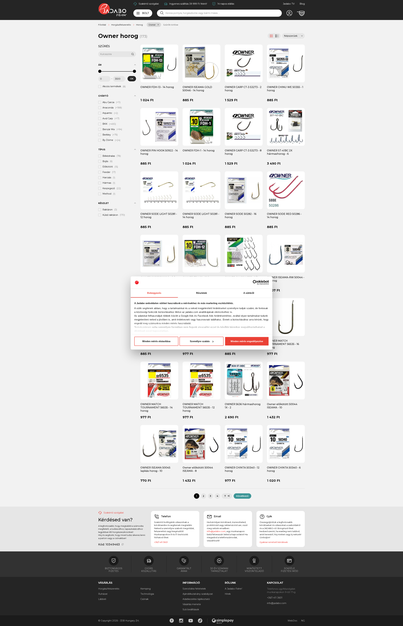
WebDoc (292, 620)
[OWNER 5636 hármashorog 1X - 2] (244, 380)
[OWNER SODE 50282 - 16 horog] (244, 190)
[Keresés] (162, 13)
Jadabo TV (289, 3)
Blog (302, 3)
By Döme (107, 140)
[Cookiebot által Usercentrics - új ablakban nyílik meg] (255, 282)
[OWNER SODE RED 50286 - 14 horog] (286, 190)
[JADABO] (112, 9)
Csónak (144, 599)
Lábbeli (102, 599)
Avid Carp (107, 118)
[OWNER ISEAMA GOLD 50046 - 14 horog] (201, 63)
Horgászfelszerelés (108, 588)
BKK (104, 124)
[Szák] (301, 13)
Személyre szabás (200, 341)
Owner (152, 24)
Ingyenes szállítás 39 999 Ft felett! (188, 3)
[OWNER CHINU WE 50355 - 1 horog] (286, 63)
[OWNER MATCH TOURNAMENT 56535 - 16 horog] (285, 317)
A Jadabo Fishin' (233, 588)
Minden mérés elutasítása (156, 341)
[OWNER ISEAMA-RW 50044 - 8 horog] (286, 253)
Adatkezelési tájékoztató (196, 599)
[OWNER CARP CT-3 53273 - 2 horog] (244, 63)
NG (303, 620)
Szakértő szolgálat (149, 3)
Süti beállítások (191, 609)
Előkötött (107, 166)
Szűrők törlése (170, 24)
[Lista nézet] (277, 36)
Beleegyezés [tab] (154, 292)
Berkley (106, 134)
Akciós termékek (111, 86)
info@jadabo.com (216, 531)
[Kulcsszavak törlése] (129, 54)
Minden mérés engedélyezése (247, 341)
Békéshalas (108, 156)
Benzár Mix (108, 129)
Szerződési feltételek (194, 588)
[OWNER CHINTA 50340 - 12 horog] (244, 443)
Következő (242, 496)
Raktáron (107, 209)
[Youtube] (190, 620)
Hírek (228, 593)
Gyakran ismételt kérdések (274, 542)
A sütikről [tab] (248, 292)
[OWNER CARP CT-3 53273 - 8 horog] (244, 126)
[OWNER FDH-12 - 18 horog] (201, 253)
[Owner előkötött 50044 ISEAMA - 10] (286, 380)
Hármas (106, 183)
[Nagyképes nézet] (271, 36)
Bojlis (105, 161)
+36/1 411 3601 (161, 542)
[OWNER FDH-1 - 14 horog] (201, 126)
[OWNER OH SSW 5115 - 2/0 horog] (243, 253)
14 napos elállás (225, 3)
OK (131, 78)
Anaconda (108, 107)
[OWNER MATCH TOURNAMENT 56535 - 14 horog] (159, 380)
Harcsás (106, 177)
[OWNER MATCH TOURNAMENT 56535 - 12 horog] (201, 380)
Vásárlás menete (192, 604)
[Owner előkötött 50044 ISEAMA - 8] (201, 443)
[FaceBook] (172, 620)
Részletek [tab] (201, 292)
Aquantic (107, 113)
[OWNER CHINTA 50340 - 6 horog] (286, 443)
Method (106, 193)
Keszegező (108, 188)
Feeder (106, 172)
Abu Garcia (108, 102)
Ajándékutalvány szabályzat (198, 593)
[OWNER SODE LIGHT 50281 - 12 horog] (159, 190)
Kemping (145, 588)
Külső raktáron (110, 215)
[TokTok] (200, 620)
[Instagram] (181, 620)
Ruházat (103, 593)
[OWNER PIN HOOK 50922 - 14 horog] (159, 126)
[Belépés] (289, 13)
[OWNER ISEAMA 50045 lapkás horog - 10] (159, 443)
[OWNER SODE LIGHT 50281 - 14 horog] (201, 190)
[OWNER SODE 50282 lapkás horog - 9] (159, 253)
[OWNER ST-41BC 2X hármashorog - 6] (286, 126)
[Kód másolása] (123, 544)
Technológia (147, 593)
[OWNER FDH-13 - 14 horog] (159, 63)
